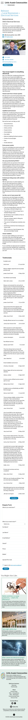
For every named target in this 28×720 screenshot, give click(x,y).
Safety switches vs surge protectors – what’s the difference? (10, 597)
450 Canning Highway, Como (9, 61)
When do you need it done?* (9, 521)
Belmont (5, 10)
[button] (2, 4)
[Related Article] (14, 586)
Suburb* (4, 543)
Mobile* (4, 554)
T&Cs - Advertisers (14, 694)
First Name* (5, 527)
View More (14, 498)
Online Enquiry (7, 65)
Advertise (14, 685)
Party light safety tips (9, 629)
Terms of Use (14, 697)
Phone (4, 548)
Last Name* (5, 532)
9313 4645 (7, 57)
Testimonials (14, 686)
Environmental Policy (14, 696)
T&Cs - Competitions (14, 693)
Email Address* (6, 538)
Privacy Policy (14, 691)
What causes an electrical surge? (13, 657)
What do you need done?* (8, 507)
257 (5, 37)
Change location (11, 5)
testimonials (9, 37)
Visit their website (9, 59)
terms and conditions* (16, 565)
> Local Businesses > (10, 13)
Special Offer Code (7, 559)
